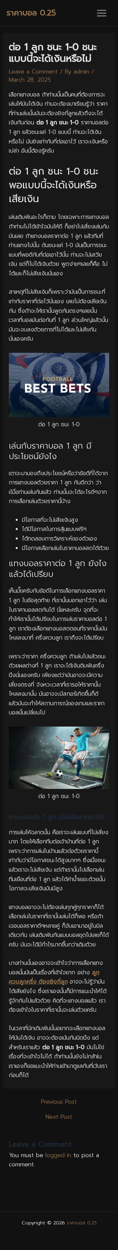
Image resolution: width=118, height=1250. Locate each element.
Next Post (59, 1117)
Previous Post (59, 1102)
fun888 (59, 1235)
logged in (58, 1155)
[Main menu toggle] (101, 13)
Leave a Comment (33, 71)
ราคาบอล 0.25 (31, 13)
